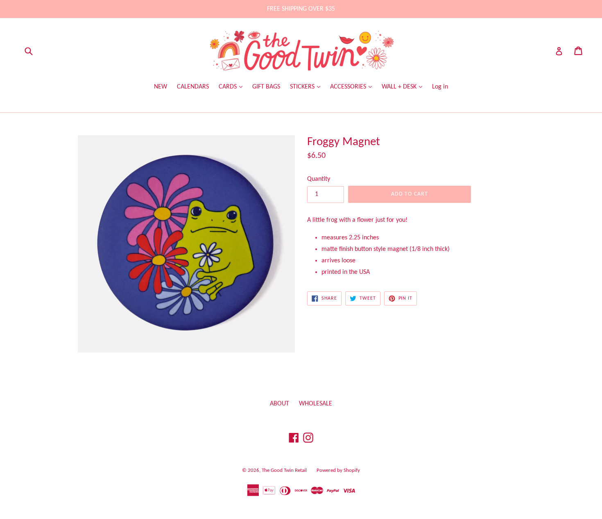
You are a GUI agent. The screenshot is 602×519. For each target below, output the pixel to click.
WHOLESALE (315, 404)
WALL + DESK (400, 87)
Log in (440, 87)
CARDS (228, 87)
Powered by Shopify (338, 470)
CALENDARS (193, 87)
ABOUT (279, 404)
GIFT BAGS (266, 87)
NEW (160, 87)
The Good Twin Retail (284, 470)
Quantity (318, 179)
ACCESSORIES (349, 87)
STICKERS (303, 87)
